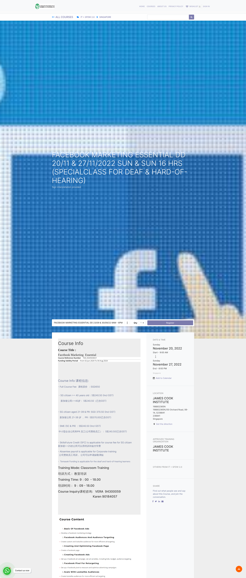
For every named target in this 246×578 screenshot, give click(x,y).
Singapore (105, 17)
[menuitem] (142, 6)
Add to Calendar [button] (164, 378)
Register (170, 323)
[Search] (191, 17)
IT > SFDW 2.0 (87, 17)
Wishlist (194, 6)
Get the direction (164, 424)
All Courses (64, 17)
